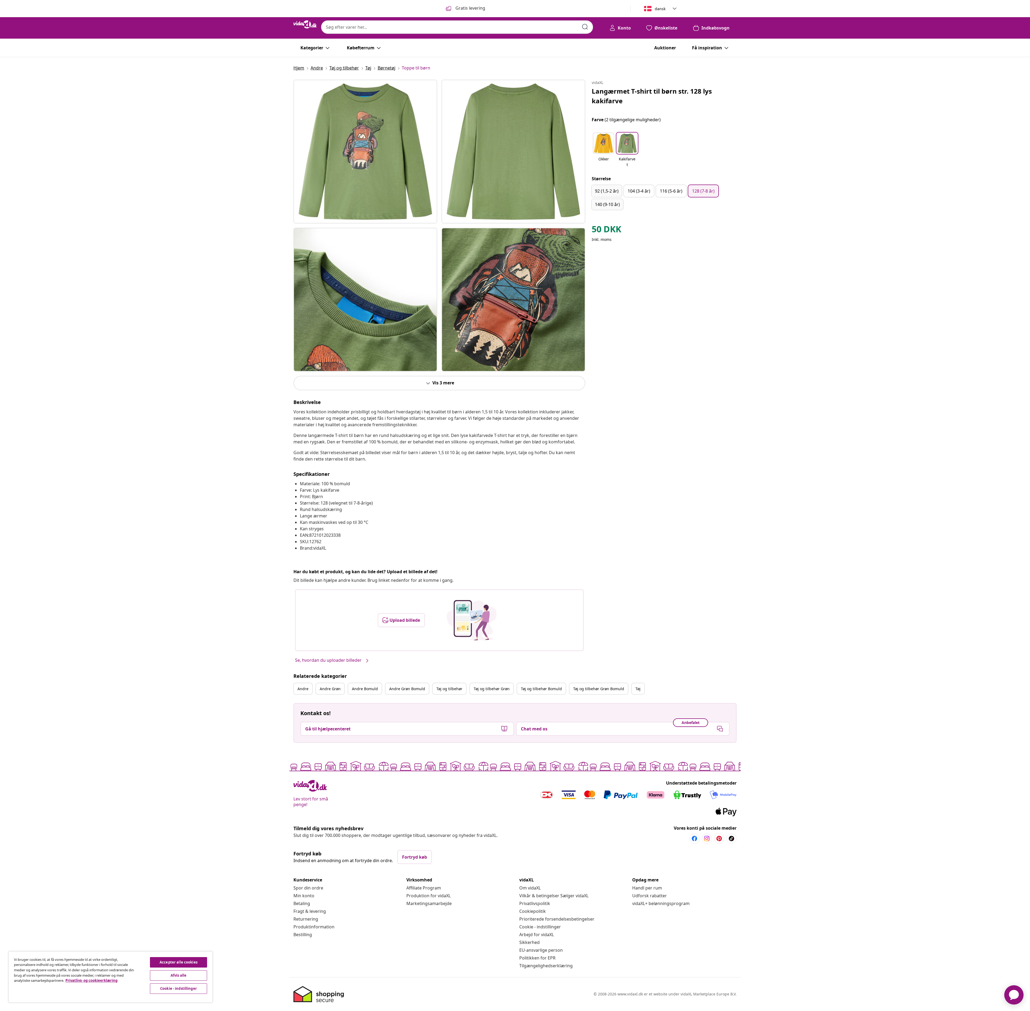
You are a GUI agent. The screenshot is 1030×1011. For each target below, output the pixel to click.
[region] (110, 976)
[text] (606, 230)
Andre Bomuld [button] (365, 688)
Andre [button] (302, 688)
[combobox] (457, 27)
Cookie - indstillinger (540, 927)
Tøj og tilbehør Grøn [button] (492, 688)
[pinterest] (719, 838)
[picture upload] (471, 620)
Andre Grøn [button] (330, 688)
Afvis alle (178, 975)
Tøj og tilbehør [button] (449, 688)
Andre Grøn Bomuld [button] (407, 688)
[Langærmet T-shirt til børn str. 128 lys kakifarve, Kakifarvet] (365, 151)
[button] (603, 150)
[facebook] (694, 838)
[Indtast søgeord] (585, 27)
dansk (660, 8)
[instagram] (706, 838)
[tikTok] (731, 838)
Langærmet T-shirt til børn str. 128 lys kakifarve (652, 96)
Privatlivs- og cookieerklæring (91, 980)
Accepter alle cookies (178, 962)
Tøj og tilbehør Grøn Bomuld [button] (598, 688)
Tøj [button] (638, 688)
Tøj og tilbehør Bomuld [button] (541, 688)
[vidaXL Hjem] (305, 24)
